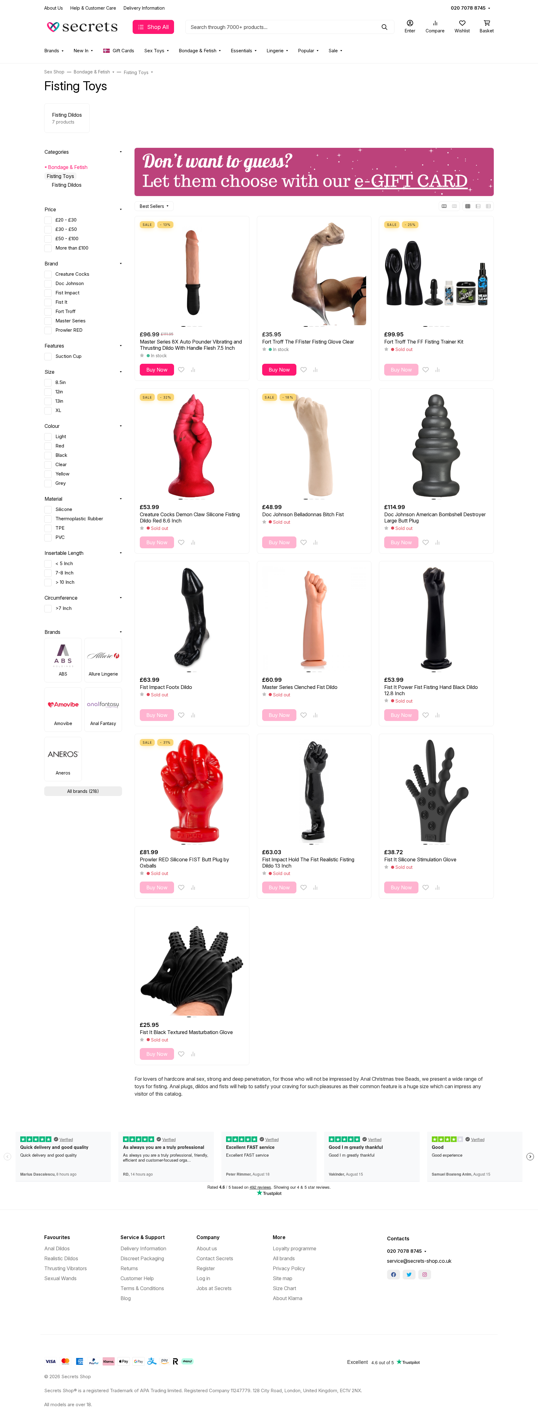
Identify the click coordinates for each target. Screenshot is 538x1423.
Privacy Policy (289, 1268)
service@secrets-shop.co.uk (419, 1261)
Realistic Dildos (61, 1258)
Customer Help (137, 1278)
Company (207, 1237)
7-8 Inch (64, 573)
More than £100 (71, 248)
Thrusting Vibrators (65, 1268)
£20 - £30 (66, 220)
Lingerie (275, 51)
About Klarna (287, 1298)
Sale (333, 51)
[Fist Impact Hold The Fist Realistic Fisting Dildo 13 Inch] (314, 791)
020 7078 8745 (468, 8)
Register (205, 1268)
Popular (306, 51)
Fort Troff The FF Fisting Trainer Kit (423, 342)
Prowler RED (69, 330)
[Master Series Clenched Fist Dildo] (314, 618)
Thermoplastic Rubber (79, 519)
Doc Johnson (69, 283)
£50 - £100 (66, 238)
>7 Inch (63, 608)
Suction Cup (68, 356)
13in (59, 401)
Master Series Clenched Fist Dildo (299, 687)
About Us (53, 8)
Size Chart (284, 1288)
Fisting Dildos (67, 185)
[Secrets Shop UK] (83, 26)
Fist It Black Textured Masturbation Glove (186, 1032)
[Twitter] (409, 1275)
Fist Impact (67, 293)
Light (60, 436)
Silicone (63, 509)
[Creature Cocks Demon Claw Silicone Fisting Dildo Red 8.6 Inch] (192, 446)
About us (206, 1248)
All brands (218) (83, 791)
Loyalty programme (294, 1248)
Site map (282, 1278)
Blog (125, 1298)
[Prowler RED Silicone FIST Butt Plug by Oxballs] (192, 791)
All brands (284, 1258)
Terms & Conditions (142, 1288)
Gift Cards (123, 51)
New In (80, 51)
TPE (59, 528)
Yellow (62, 474)
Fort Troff (65, 311)
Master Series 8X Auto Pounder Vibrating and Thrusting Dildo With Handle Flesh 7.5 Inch (191, 345)
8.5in (60, 382)
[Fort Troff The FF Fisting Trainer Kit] (436, 273)
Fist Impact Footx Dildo (166, 687)
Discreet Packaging (142, 1258)
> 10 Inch (64, 582)
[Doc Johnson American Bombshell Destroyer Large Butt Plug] (436, 446)
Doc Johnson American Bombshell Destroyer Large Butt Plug (435, 517)
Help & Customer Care (93, 8)
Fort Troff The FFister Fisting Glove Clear (308, 342)
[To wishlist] (181, 370)
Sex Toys (154, 51)
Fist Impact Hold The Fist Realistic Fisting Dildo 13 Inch (308, 862)
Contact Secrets (214, 1258)
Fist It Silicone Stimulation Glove (420, 859)
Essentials (241, 51)
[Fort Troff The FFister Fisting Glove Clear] (314, 273)
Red (59, 446)
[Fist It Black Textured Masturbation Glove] (192, 963)
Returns (129, 1268)
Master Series (70, 321)
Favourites (57, 1237)
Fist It (61, 302)
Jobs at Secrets (214, 1288)
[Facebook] (393, 1275)
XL (58, 410)
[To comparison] (193, 370)
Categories (57, 152)
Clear (61, 464)
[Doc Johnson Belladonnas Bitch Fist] (314, 446)
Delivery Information (144, 8)
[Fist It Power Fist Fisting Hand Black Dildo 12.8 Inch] (436, 618)
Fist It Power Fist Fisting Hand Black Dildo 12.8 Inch (431, 690)
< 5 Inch (64, 563)
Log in (203, 1278)
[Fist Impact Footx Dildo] (192, 618)
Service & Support (142, 1237)
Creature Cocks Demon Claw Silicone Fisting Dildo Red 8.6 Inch (190, 517)
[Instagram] (424, 1275)
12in (59, 392)
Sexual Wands (60, 1278)
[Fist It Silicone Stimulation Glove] (436, 791)
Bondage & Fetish (197, 51)
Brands (51, 51)
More (279, 1237)
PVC (60, 537)
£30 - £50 (66, 229)
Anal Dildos (57, 1248)
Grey (60, 483)
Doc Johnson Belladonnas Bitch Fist (303, 514)
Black (61, 455)
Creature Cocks (72, 274)
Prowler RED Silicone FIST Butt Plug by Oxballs (184, 862)
